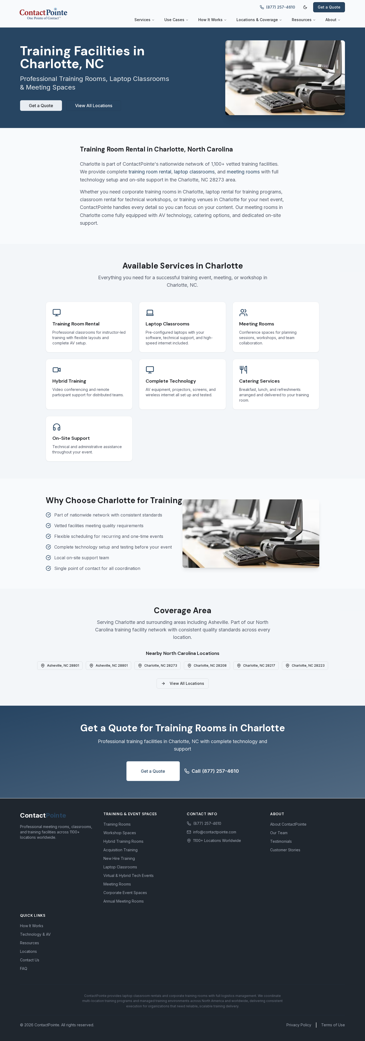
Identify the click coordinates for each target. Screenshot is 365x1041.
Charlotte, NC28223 (308, 665)
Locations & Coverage (257, 19)
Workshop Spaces (119, 832)
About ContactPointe (288, 824)
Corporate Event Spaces (125, 892)
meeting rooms (243, 171)
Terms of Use (333, 1025)
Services (142, 19)
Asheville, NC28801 (63, 665)
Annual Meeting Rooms (123, 901)
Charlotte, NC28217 (259, 665)
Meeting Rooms (117, 884)
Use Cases (174, 19)
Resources (302, 19)
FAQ (23, 968)
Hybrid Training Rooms (123, 841)
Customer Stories (285, 850)
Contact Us (29, 960)
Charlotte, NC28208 (210, 665)
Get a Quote (329, 7)
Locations (28, 951)
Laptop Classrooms (120, 867)
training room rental (150, 171)
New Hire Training (119, 858)
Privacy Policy (298, 1025)
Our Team (279, 832)
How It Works (210, 19)
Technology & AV (35, 934)
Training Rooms (117, 824)
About (330, 19)
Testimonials (281, 841)
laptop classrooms (194, 171)
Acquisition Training (120, 850)
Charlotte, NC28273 (160, 665)
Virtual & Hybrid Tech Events (128, 875)
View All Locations (93, 105)
